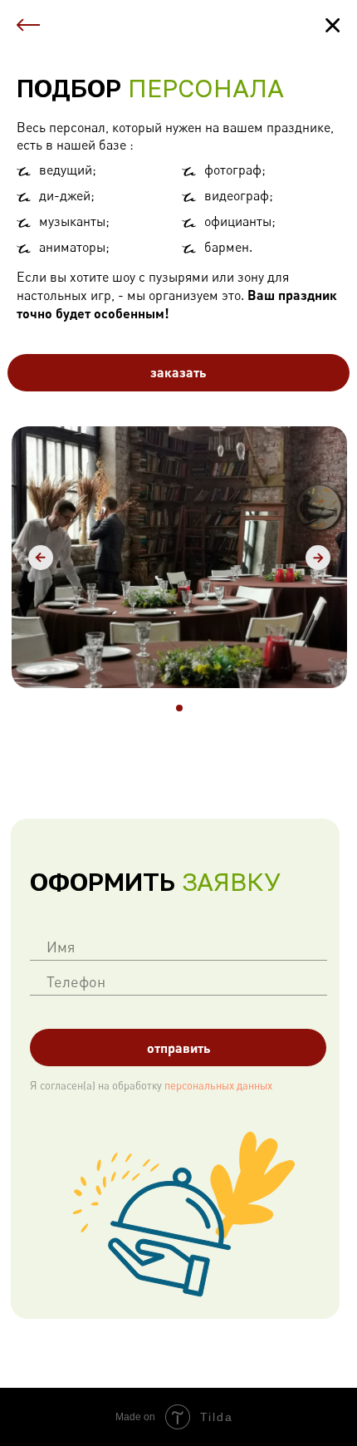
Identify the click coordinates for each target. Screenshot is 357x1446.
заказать (178, 372)
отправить (178, 1047)
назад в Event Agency (115, 23)
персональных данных (217, 1085)
